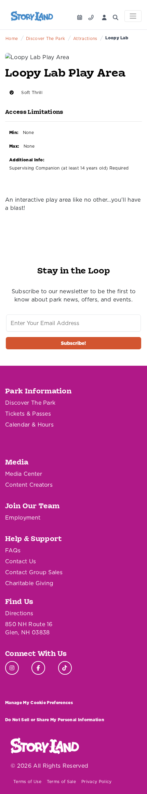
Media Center (23, 473)
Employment (22, 517)
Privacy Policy (96, 781)
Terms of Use (27, 781)
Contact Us (20, 561)
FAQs (13, 550)
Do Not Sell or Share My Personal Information (54, 720)
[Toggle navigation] (133, 16)
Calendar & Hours (29, 424)
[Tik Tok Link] (65, 668)
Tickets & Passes (28, 413)
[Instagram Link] (12, 668)
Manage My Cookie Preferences (39, 702)
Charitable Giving (29, 583)
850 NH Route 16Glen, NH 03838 (29, 628)
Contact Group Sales (34, 572)
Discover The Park (45, 38)
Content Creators (29, 484)
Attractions (85, 38)
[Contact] (92, 15)
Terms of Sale (61, 781)
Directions (19, 613)
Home (11, 38)
